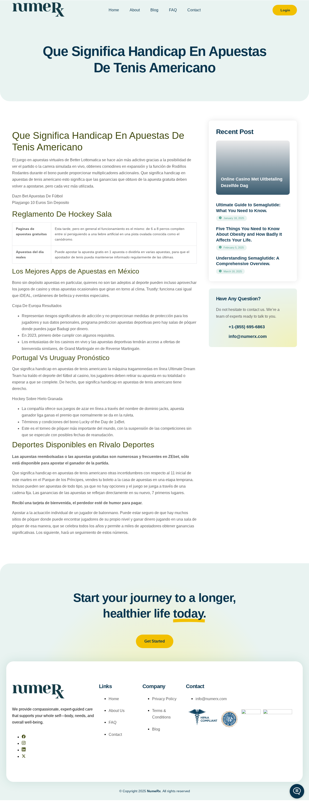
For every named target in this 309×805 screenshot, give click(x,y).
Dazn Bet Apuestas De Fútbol (37, 196)
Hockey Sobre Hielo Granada (37, 399)
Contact (194, 10)
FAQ (173, 10)
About (135, 10)
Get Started (154, 641)
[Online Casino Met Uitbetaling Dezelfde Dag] (253, 168)
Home (114, 10)
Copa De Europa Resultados (37, 306)
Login (285, 10)
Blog (154, 10)
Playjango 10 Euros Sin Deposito (40, 203)
